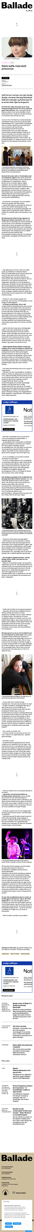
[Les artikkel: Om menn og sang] (17, 1031)
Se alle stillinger (8, 429)
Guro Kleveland (6, 1168)
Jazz (11, 62)
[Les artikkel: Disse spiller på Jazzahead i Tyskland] (17, 1049)
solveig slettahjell (25, 953)
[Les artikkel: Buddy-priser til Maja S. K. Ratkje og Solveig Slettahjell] (17, 1010)
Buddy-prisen (5, 953)
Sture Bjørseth (6, 1173)
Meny (30, 10)
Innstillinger (28, 1231)
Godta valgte (17, 1223)
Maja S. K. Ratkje (15, 953)
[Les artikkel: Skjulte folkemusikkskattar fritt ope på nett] (17, 1072)
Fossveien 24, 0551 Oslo (9, 1179)
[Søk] (27, 11)
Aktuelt (5, 62)
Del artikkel (5, 78)
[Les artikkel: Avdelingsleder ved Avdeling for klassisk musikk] (12, 416)
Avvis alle (8, 1223)
